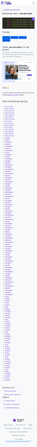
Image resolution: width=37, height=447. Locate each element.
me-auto (8, 207)
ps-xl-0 (7, 328)
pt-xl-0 (7, 353)
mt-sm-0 (8, 240)
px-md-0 (7, 361)
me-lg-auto (8, 211)
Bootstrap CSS (20, 425)
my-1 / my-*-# (9, 115)
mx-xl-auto (8, 267)
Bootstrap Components (13, 394)
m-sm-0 (7, 148)
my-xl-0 (7, 288)
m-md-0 (7, 144)
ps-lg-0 (7, 321)
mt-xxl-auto (9, 250)
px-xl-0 (7, 365)
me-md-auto (9, 215)
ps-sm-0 (7, 326)
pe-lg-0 (7, 334)
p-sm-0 (7, 301)
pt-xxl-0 (7, 355)
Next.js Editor (27, 428)
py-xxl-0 (7, 380)
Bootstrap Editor (13, 95)
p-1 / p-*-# (8, 121)
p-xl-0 (7, 303)
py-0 (6, 369)
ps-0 (6, 319)
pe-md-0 (8, 336)
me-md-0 (8, 213)
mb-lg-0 (7, 163)
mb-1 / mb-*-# (9, 136)
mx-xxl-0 (7, 269)
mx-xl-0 (7, 265)
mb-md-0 (8, 167)
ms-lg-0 (7, 186)
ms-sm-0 (8, 194)
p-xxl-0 (7, 305)
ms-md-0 (8, 190)
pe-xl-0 (7, 340)
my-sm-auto (9, 286)
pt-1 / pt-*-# (9, 117)
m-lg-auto (8, 142)
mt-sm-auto (9, 242)
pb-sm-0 (7, 313)
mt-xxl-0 (7, 248)
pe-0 (6, 332)
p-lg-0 (7, 296)
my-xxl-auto (9, 294)
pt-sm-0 (7, 351)
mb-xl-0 (7, 175)
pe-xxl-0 (7, 342)
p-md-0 (7, 298)
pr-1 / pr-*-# (9, 123)
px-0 (6, 357)
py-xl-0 (7, 378)
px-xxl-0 (7, 367)
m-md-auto (8, 146)
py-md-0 (7, 374)
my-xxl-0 (7, 292)
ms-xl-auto (8, 200)
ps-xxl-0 (7, 330)
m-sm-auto (8, 150)
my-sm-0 (8, 284)
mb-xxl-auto (9, 182)
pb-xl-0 (7, 315)
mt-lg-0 (7, 232)
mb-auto (8, 161)
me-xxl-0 (8, 225)
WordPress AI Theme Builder (18, 432)
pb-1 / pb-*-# (9, 125)
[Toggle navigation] (33, 3)
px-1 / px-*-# (9, 131)
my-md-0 (8, 280)
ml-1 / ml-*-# (9, 129)
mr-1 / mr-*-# (9, 111)
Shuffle (21, 439)
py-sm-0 (7, 376)
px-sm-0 (7, 363)
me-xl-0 (7, 221)
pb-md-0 (8, 311)
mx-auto (8, 253)
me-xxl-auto (9, 227)
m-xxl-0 (7, 156)
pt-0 (6, 344)
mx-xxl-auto (9, 271)
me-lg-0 (7, 209)
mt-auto (7, 230)
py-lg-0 (7, 372)
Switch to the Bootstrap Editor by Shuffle (17, 441)
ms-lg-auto (8, 188)
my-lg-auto (8, 278)
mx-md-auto (9, 261)
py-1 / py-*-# (9, 134)
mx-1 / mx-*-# (9, 113)
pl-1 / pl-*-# (8, 127)
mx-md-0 (8, 259)
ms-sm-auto (9, 196)
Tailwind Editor (10, 401)
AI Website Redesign (12, 408)
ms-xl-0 (7, 198)
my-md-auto (9, 282)
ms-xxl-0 (7, 202)
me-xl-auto (8, 223)
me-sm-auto (9, 219)
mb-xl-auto (8, 177)
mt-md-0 (8, 236)
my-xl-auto (8, 290)
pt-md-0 (7, 349)
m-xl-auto (8, 154)
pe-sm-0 (7, 338)
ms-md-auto (9, 192)
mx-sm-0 (8, 263)
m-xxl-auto (8, 159)
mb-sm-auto (9, 173)
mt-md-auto (9, 238)
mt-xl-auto (8, 246)
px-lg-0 (7, 359)
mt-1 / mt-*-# (9, 108)
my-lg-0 (7, 275)
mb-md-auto (9, 169)
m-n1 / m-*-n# (9, 119)
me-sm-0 (8, 217)
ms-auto (8, 184)
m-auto (7, 138)
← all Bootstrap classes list (11, 10)
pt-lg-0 (7, 346)
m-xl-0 (7, 152)
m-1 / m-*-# (9, 106)
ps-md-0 (7, 324)
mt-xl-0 (7, 244)
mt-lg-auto (8, 234)
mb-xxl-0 (8, 179)
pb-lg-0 (7, 309)
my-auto (8, 273)
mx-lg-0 (7, 255)
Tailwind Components (13, 404)
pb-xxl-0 (7, 317)
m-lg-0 (7, 140)
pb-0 (6, 307)
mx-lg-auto (8, 257)
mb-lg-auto (8, 165)
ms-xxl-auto (9, 204)
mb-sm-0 (8, 171)
